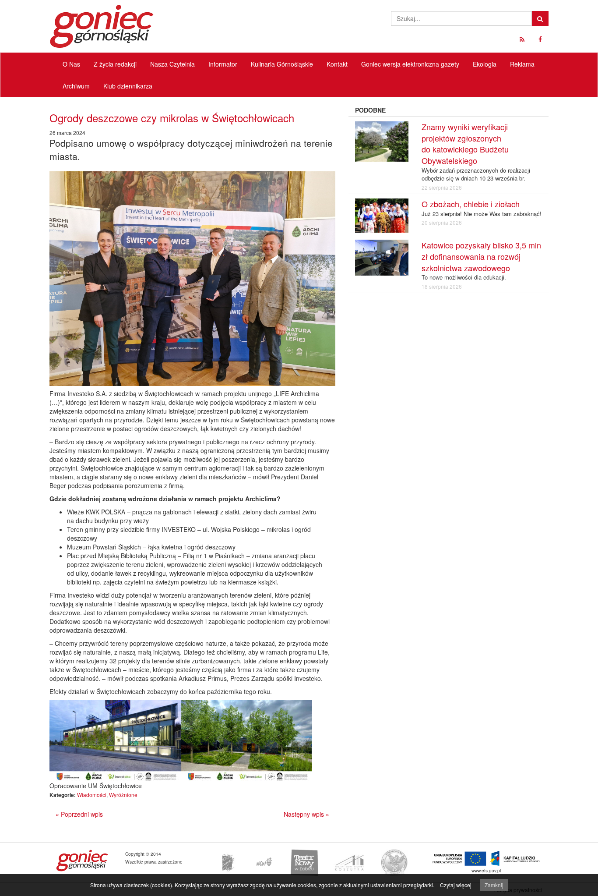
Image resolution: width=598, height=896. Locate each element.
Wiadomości (91, 794)
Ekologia (484, 64)
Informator (222, 64)
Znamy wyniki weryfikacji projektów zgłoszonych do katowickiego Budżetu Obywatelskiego (465, 143)
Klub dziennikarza (127, 85)
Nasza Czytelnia (172, 64)
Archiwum (76, 85)
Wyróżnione (123, 794)
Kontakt (337, 64)
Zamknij (494, 885)
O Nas (71, 64)
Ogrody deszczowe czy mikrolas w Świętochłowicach (171, 117)
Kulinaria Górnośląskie (282, 64)
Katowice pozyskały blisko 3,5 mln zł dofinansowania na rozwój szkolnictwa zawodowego (481, 256)
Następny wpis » (306, 814)
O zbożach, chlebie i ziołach (471, 203)
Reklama (522, 64)
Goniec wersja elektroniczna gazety (410, 64)
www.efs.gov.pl (486, 870)
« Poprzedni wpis (79, 814)
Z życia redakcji (115, 64)
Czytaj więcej (455, 885)
